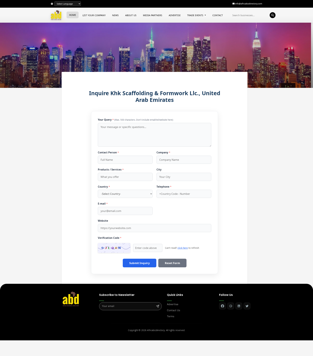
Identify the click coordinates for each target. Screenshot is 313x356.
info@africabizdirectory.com (248, 3)
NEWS (115, 15)
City (159, 169)
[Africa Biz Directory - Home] (71, 298)
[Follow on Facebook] (222, 306)
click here (183, 247)
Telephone (163, 186)
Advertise (172, 304)
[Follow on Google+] (230, 306)
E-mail (103, 203)
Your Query (135, 119)
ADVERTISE (175, 15)
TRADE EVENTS (195, 15)
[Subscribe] (158, 306)
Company (163, 152)
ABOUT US (130, 15)
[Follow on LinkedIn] (238, 306)
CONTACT (217, 15)
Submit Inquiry (139, 263)
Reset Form (172, 263)
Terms (170, 316)
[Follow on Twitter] (247, 306)
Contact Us (173, 310)
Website (103, 220)
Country (104, 186)
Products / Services (111, 169)
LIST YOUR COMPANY (94, 15)
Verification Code (109, 237)
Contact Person (108, 152)
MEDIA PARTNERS (152, 15)
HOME (72, 14)
